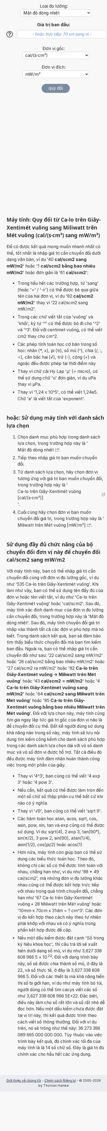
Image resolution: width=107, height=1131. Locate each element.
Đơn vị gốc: (54, 48)
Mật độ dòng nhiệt (36, 450)
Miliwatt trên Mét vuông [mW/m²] (52, 525)
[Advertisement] (53, 154)
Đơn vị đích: (54, 67)
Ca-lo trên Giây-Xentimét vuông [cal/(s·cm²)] (49, 495)
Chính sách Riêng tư (60, 1080)
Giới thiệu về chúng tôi (23, 1080)
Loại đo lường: (54, 6)
